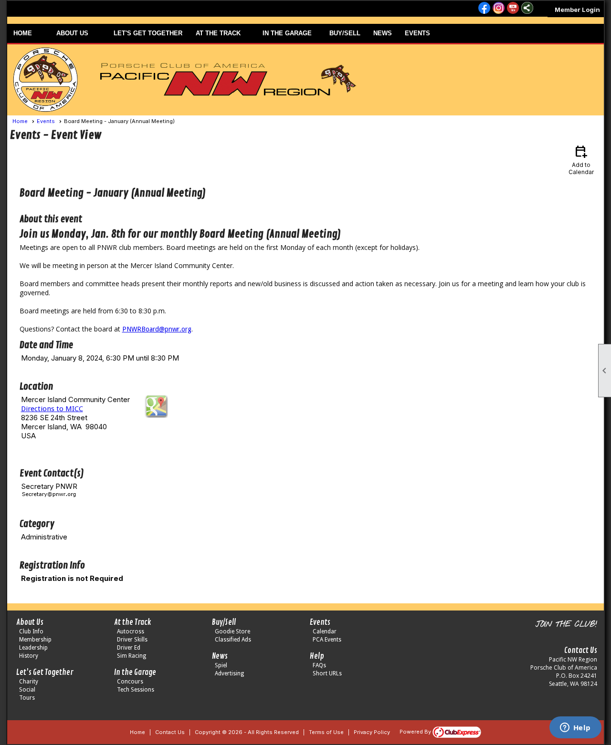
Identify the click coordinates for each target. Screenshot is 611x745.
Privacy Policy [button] (372, 732)
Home (20, 121)
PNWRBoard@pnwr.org (156, 329)
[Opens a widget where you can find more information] (575, 728)
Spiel (221, 665)
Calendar (325, 631)
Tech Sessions (135, 689)
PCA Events (327, 639)
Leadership (33, 647)
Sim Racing (131, 655)
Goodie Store (232, 631)
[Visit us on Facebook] (484, 8)
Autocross (130, 631)
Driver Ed (128, 647)
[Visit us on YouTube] (513, 8)
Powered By (416, 731)
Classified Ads (233, 639)
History (28, 655)
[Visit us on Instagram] (499, 8)
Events (46, 121)
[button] (78, 33)
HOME (22, 33)
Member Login (577, 9)
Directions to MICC (52, 408)
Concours (130, 681)
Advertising (229, 673)
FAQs (319, 665)
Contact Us (170, 732)
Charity (28, 681)
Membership (35, 639)
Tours (27, 697)
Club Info (31, 631)
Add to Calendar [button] (581, 160)
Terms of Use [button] (326, 732)
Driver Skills (132, 639)
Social (27, 689)
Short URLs (327, 673)
